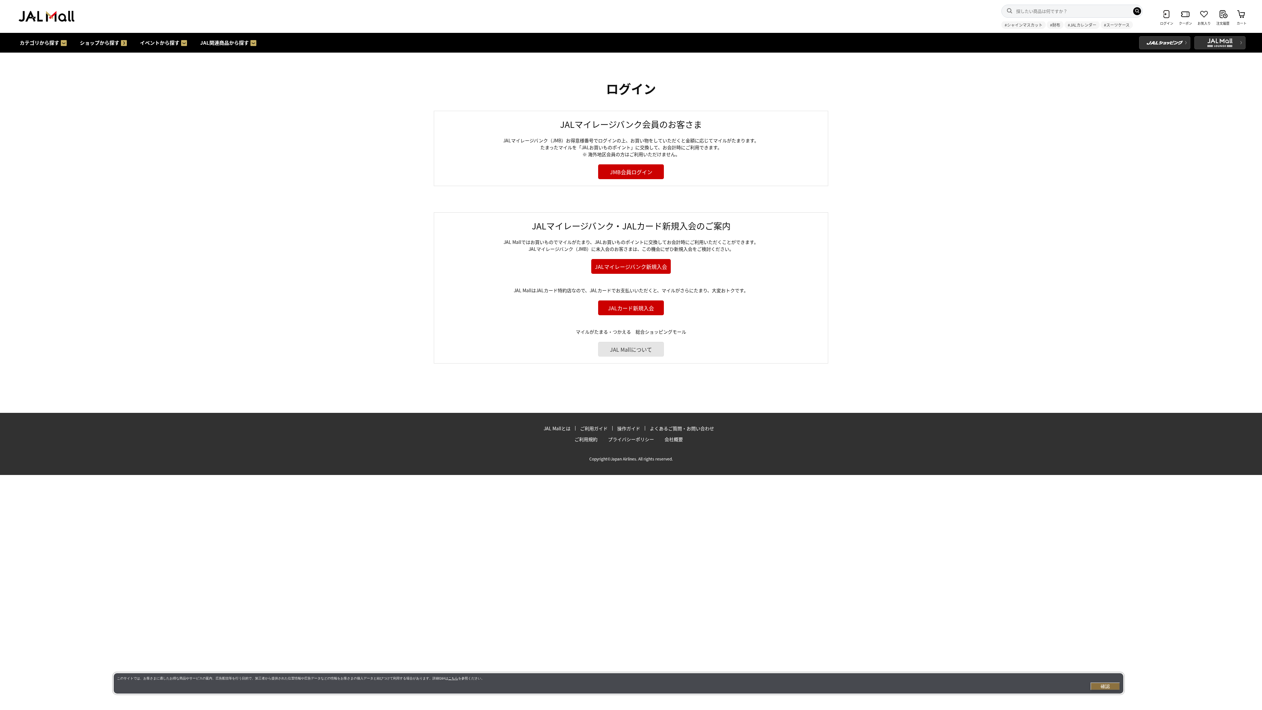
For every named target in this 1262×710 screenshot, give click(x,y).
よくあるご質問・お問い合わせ (682, 428)
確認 (1105, 686)
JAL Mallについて (631, 349)
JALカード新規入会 (631, 308)
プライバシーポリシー (631, 439)
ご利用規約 (585, 439)
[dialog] (618, 683)
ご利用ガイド (594, 428)
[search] (1137, 11)
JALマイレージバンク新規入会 (631, 267)
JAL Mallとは (557, 428)
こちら (453, 678)
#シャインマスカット (1023, 25)
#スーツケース (1117, 25)
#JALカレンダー (1082, 25)
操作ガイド (628, 428)
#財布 (1055, 25)
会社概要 (674, 439)
